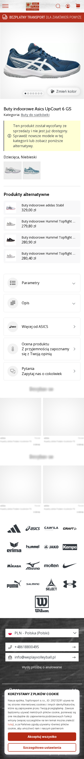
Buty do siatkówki (35, 114)
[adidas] (14, 528)
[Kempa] (70, 547)
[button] (42, 283)
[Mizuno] (32, 565)
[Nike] (70, 565)
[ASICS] (32, 528)
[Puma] (14, 584)
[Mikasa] (14, 565)
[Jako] (51, 547)
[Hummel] (32, 547)
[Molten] (51, 565)
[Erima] (14, 547)
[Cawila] (51, 528)
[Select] (51, 584)
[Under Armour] (70, 584)
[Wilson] (42, 603)
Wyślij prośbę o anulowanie (42, 667)
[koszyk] (78, 6)
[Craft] (70, 528)
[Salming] (32, 584)
